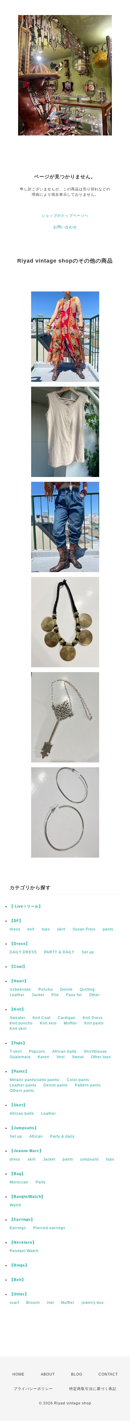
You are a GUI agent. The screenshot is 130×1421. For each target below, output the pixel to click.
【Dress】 (20, 944)
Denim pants (56, 1085)
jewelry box (93, 1303)
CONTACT (108, 1374)
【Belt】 (18, 1280)
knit (31, 929)
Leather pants (23, 1085)
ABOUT (48, 1374)
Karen (43, 1057)
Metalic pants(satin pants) (35, 1080)
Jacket (38, 995)
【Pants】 (19, 1071)
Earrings (18, 1228)
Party (41, 1182)
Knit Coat (41, 1018)
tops (46, 929)
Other (94, 995)
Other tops (101, 1057)
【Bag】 (17, 1174)
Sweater (17, 1018)
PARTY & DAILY (59, 952)
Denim (66, 989)
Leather (17, 995)
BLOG (76, 1374)
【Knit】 (18, 1009)
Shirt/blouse (95, 1051)
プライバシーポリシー (33, 1389)
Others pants (22, 1091)
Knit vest (48, 1023)
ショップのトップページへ (65, 215)
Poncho (45, 989)
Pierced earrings (49, 1228)
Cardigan (67, 1018)
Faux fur (74, 995)
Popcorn (37, 1051)
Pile (55, 995)
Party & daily (62, 1136)
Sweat (78, 1057)
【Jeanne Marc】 (26, 1151)
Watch (15, 1205)
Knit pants (94, 1023)
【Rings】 (19, 1265)
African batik (64, 1051)
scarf (14, 1303)
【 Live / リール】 (26, 906)
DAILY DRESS (23, 952)
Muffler (70, 1023)
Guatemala (20, 1057)
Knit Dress (93, 1018)
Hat (50, 1303)
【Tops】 (18, 1043)
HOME (18, 1374)
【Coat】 (18, 966)
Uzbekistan (20, 989)
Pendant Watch (24, 1251)
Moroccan (19, 1182)
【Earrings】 (22, 1219)
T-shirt (16, 1051)
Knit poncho (21, 1023)
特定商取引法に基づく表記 (92, 1389)
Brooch (33, 1303)
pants (108, 929)
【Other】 (19, 1294)
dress (15, 929)
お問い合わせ (65, 227)
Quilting (87, 989)
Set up (88, 952)
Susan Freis (84, 929)
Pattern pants (88, 1085)
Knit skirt (18, 1029)
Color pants (78, 1080)
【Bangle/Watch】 (27, 1197)
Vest (61, 1057)
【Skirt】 (18, 1105)
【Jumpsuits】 (24, 1128)
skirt (61, 929)
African (36, 1136)
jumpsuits (89, 1159)
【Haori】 (19, 981)
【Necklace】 (23, 1242)
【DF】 (16, 921)
